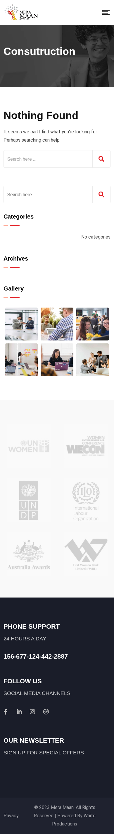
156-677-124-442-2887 (36, 656)
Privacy (11, 815)
